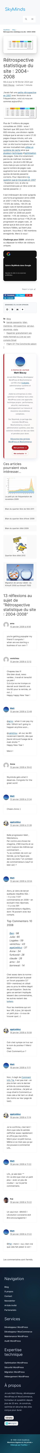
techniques (17, 153)
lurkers (10, 1001)
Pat (10, 1244)
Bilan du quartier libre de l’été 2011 (19, 509)
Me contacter (19, 453)
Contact (8, 1296)
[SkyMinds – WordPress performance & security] (15, 9)
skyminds (7, 329)
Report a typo (27, 289)
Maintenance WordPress (16, 1336)
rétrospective (19, 326)
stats (15, 329)
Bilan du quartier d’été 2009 (17, 528)
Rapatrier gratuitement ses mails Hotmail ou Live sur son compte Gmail (17, 336)
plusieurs (7, 153)
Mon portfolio (19, 448)
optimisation (30, 153)
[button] (26, 19)
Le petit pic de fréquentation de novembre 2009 (18, 497)
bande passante (14, 322)
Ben (12, 933)
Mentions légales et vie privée (19, 1442)
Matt (12, 708)
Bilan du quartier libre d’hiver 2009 (19, 519)
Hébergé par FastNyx (19, 1445)
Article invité (10, 1305)
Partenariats (10, 1310)
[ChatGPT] (7, 309)
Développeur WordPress (16, 1327)
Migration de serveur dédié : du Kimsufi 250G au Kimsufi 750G (18, 584)
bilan (25, 322)
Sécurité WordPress (14, 1367)
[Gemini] (22, 309)
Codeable (25, 383)
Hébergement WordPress (16, 1376)
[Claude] (12, 309)
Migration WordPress (14, 1372)
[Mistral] (17, 309)
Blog (13, 30)
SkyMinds (6, 30)
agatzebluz (15, 822)
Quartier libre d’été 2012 (15, 555)
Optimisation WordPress (16, 1363)
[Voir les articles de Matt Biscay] (20, 361)
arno (11, 721)
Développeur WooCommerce (18, 1332)
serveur (30, 326)
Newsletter (9, 1301)
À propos (8, 1291)
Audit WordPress (12, 1341)
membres (7, 326)
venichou (13, 733)
